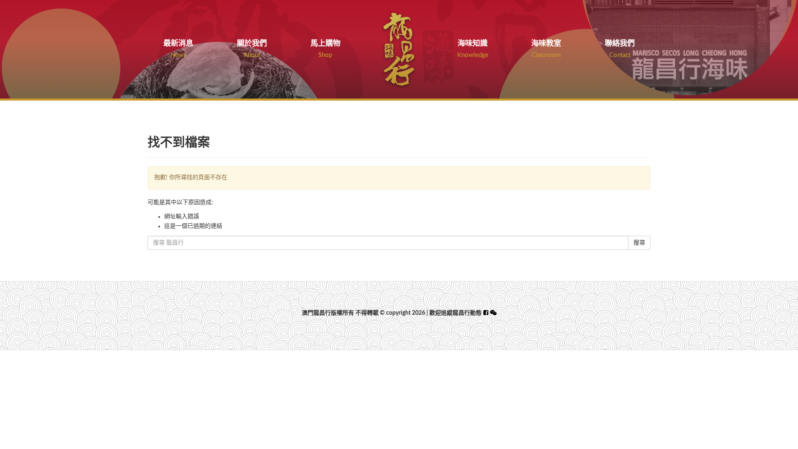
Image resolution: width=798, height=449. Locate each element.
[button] (493, 313)
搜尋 (639, 243)
